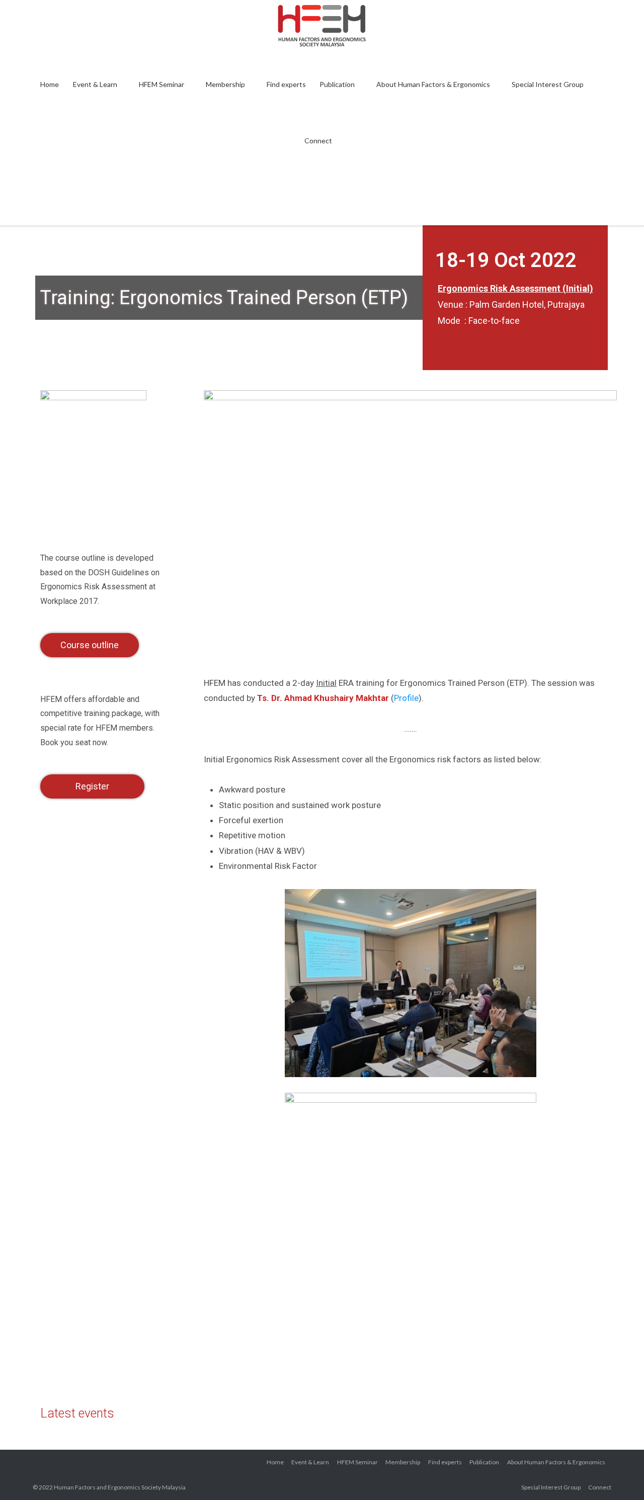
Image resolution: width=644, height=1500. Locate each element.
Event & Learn (95, 84)
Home (49, 84)
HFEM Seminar (161, 84)
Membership (225, 84)
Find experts (286, 84)
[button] (89, 645)
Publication (337, 84)
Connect (318, 140)
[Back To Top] (618, 1475)
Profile (406, 698)
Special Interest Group (548, 84)
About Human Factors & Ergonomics (433, 84)
